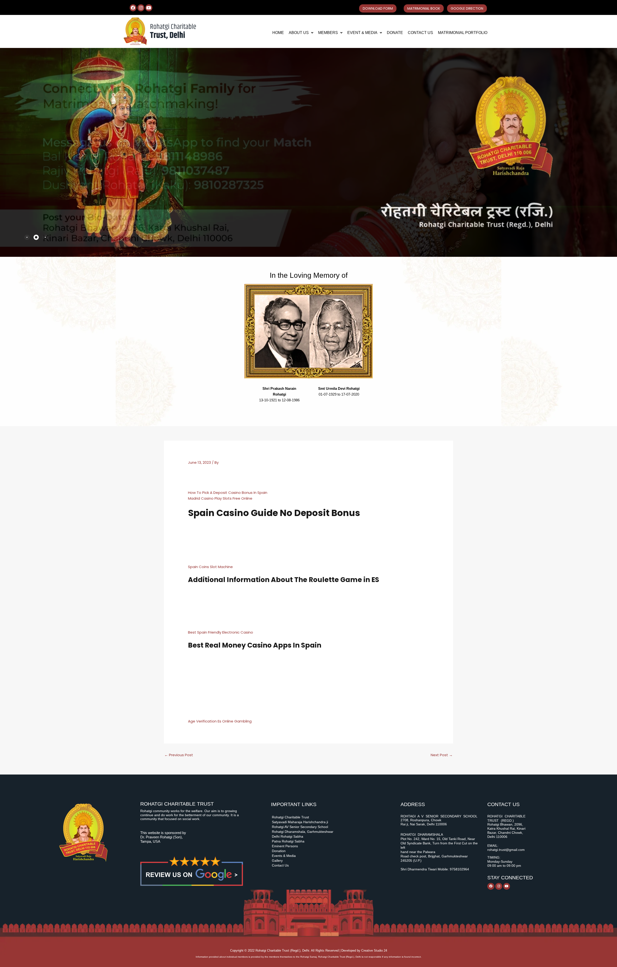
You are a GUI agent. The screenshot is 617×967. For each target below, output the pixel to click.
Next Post (442, 754)
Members (328, 33)
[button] (301, 32)
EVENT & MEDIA (362, 33)
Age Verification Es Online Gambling (220, 721)
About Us (299, 33)
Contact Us (420, 33)
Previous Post (178, 754)
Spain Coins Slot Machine (210, 566)
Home (278, 33)
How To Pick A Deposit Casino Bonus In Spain (227, 492)
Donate (395, 33)
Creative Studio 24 (374, 950)
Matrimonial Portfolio (462, 33)
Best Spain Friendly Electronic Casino (220, 632)
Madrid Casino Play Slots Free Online (220, 498)
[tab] (27, 237)
